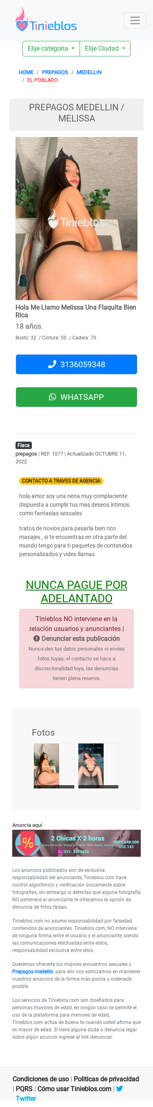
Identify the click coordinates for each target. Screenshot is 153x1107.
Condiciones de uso (41, 1079)
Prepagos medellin (32, 972)
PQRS (24, 1089)
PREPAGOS (55, 72)
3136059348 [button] (80, 364)
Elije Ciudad (102, 48)
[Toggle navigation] (135, 20)
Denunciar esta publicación (80, 638)
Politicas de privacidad (106, 1079)
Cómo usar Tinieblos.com (74, 1089)
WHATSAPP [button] (80, 397)
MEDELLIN (89, 72)
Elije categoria (49, 48)
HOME (26, 72)
